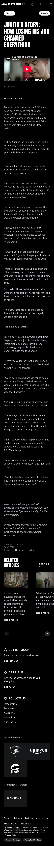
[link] (44, 565)
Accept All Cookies (33, 840)
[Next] (47, 633)
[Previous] (6, 633)
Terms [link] (7, 818)
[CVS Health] (15, 798)
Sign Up (9, 13)
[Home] (13, 4)
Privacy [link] (18, 818)
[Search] (41, 4)
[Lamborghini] (15, 751)
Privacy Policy (11, 835)
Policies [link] (29, 818)
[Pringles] (15, 768)
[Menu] (51, 4)
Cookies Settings (13, 840)
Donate (44, 13)
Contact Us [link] (42, 818)
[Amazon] (38, 751)
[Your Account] (32, 4)
